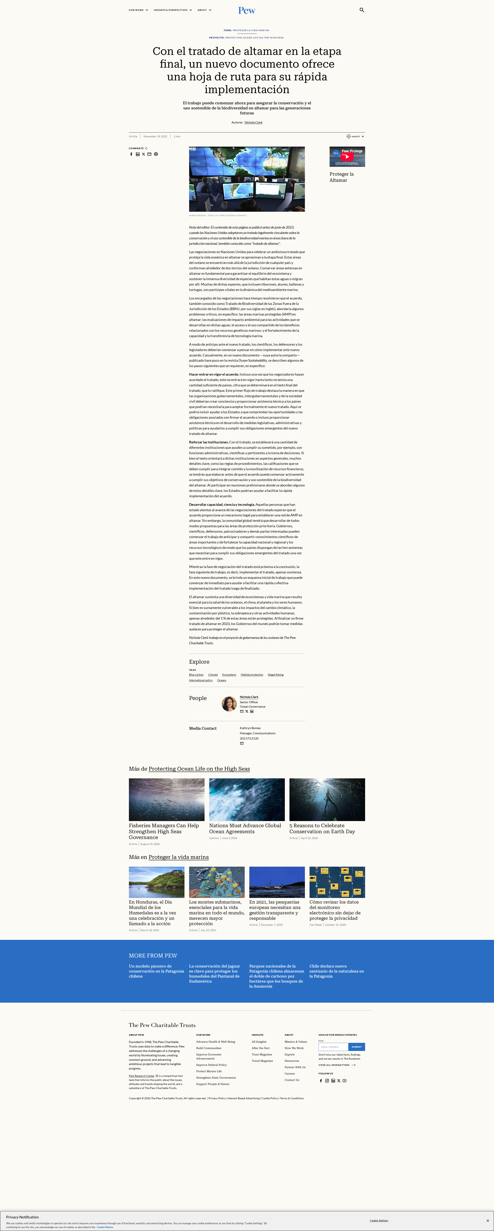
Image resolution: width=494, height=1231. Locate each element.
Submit (357, 1046)
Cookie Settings (379, 1220)
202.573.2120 (249, 738)
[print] (156, 154)
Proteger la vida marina (179, 857)
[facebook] (131, 154)
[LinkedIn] (333, 1080)
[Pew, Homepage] (247, 10)
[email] (149, 154)
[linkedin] (137, 154)
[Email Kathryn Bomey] (242, 743)
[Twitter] (339, 1080)
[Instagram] (327, 1080)
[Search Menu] (362, 10)
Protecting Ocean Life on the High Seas (199, 769)
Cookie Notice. (105, 1226)
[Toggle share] (362, 144)
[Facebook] (321, 1080)
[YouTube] (344, 1080)
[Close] (488, 1221)
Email (321, 1041)
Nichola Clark (249, 697)
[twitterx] (143, 154)
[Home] (162, 1025)
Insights (258, 1034)
